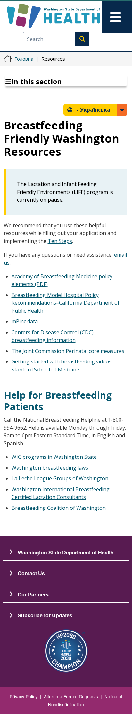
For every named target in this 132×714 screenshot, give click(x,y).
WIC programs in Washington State (54, 456)
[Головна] (53, 15)
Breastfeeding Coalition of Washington (59, 507)
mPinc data (25, 321)
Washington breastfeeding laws (50, 467)
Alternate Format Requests (71, 696)
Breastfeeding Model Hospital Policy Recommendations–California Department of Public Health (66, 303)
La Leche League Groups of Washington (60, 478)
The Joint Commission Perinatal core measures (68, 350)
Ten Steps (60, 241)
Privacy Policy (23, 696)
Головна (23, 59)
